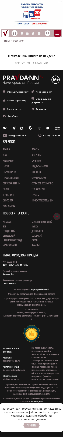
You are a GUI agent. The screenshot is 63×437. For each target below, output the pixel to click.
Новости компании (42, 200)
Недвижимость (39, 166)
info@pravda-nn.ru (17, 135)
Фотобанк (13, 116)
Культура (36, 161)
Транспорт (8, 195)
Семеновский (10, 244)
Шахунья (35, 244)
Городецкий (9, 231)
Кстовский (37, 235)
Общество (36, 172)
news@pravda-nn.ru (11, 360)
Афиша (6, 149)
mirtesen (34, 401)
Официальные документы (41, 100)
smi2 (41, 401)
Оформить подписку (17, 91)
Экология (8, 200)
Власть (34, 149)
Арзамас (7, 222)
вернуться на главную (31, 63)
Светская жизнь (11, 183)
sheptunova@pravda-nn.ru (14, 369)
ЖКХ (5, 155)
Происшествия (11, 178)
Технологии (37, 189)
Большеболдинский (41, 222)
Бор (4, 226)
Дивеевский (9, 235)
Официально (38, 178)
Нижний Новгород (12, 240)
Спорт (6, 189)
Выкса (34, 226)
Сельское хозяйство (42, 183)
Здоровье (36, 155)
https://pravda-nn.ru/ (40, 289)
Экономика (9, 206)
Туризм (35, 195)
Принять (31, 425)
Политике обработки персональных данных (34, 417)
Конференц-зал (44, 91)
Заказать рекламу (16, 100)
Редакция (41, 109)
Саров (34, 240)
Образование (10, 172)
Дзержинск (37, 231)
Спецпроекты (14, 109)
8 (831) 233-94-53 (51, 135)
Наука (6, 166)
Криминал (8, 161)
